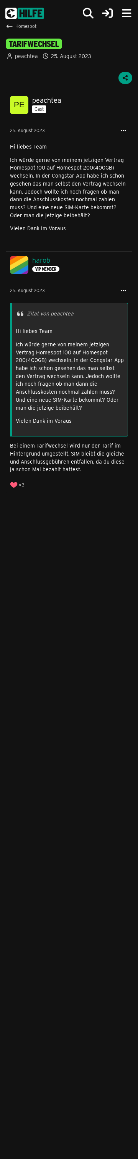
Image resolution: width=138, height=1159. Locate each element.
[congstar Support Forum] (25, 13)
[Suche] (88, 13)
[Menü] (126, 13)
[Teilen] (125, 78)
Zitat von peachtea (50, 313)
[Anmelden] (107, 13)
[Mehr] (123, 131)
